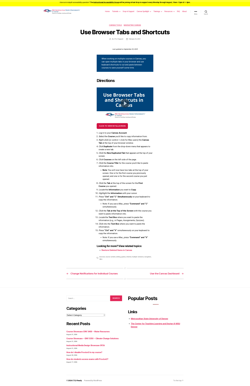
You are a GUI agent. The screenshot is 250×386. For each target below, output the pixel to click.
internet (128, 257)
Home (107, 11)
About (184, 11)
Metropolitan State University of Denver (149, 319)
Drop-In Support (128, 11)
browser (102, 257)
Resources (168, 11)
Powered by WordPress (93, 380)
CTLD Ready (77, 380)
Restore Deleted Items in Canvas (117, 250)
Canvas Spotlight (143, 11)
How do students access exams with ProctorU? (87, 359)
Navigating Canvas (132, 25)
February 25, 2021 (135, 39)
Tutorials (115, 11)
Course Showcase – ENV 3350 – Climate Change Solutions (92, 338)
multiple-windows (138, 257)
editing (118, 257)
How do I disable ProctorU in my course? (84, 352)
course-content (110, 257)
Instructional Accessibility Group (106, 2)
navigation (147, 257)
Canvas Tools (115, 25)
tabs (100, 259)
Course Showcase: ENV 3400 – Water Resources (88, 331)
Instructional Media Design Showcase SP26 (85, 345)
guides (123, 257)
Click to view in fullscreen (112, 126)
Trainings (156, 11)
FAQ (178, 11)
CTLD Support (118, 39)
